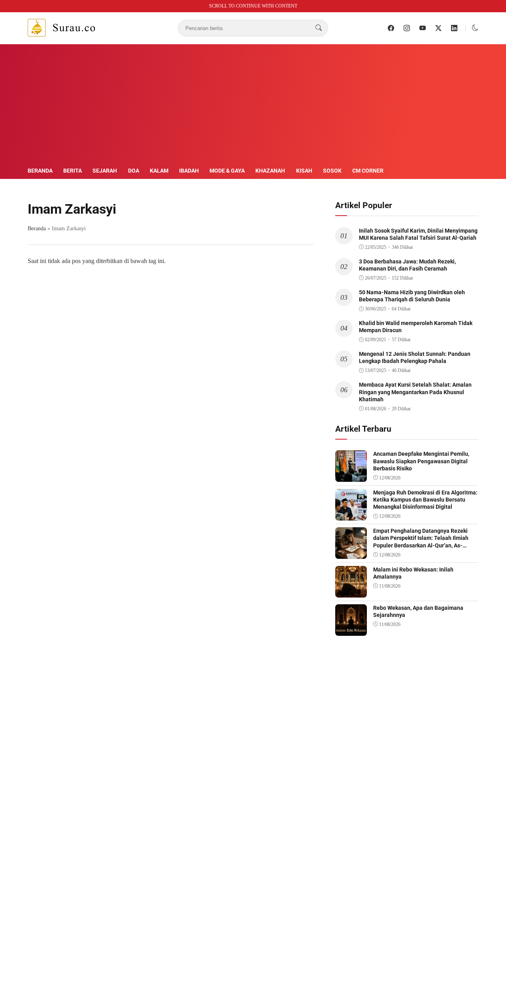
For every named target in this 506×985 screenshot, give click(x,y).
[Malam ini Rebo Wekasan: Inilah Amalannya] (351, 591)
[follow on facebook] (391, 28)
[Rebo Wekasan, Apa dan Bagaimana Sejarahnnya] (351, 630)
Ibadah (189, 170)
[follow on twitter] (438, 28)
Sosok (332, 170)
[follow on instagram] (407, 28)
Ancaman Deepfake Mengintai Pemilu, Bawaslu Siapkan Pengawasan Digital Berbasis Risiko (421, 461)
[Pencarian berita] (318, 28)
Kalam (159, 170)
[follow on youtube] (422, 28)
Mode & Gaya (227, 170)
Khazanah (270, 170)
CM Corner (367, 170)
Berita (72, 170)
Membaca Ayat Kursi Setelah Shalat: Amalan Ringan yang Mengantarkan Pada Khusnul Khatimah (415, 392)
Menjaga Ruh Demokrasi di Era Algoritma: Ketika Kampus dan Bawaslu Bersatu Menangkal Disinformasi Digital (425, 499)
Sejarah (105, 170)
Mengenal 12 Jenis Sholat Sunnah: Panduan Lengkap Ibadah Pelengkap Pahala (414, 357)
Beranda (40, 170)
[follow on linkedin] (454, 28)
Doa (133, 170)
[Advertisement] (253, 106)
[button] (475, 27)
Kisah (304, 170)
